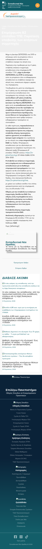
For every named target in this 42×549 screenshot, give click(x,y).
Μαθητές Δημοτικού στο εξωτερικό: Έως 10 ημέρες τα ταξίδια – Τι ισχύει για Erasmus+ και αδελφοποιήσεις (20, 342)
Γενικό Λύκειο (21, 413)
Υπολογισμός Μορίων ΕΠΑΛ (21, 430)
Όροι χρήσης (21, 541)
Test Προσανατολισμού (21, 462)
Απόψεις (21, 494)
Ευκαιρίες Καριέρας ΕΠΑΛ (21, 442)
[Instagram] (21, 536)
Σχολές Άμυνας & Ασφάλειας (21, 445)
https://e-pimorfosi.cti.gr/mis (17, 180)
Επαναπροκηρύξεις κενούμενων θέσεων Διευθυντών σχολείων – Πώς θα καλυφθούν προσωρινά (20, 364)
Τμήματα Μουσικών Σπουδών (21, 448)
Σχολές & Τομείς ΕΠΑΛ (21, 426)
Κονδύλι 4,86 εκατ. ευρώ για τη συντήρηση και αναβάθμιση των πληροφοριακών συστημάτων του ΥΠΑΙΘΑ (17, 319)
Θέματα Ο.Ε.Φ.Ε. (21, 458)
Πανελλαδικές (21, 487)
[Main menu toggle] (37, 5)
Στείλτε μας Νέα (21, 519)
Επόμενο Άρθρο (21, 268)
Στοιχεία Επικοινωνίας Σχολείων (21, 509)
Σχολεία (21, 484)
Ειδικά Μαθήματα (21, 452)
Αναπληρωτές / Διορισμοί (21, 474)
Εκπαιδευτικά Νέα (15, 3)
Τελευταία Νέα (21, 506)
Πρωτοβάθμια (21, 477)
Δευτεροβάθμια (21, 481)
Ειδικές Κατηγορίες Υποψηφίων (21, 455)
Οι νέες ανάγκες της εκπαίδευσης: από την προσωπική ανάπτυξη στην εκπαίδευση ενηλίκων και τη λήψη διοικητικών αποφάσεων (21, 295)
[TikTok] (26, 536)
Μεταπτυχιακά (21, 491)
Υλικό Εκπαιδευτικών (21, 516)
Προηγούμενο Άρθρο (21, 263)
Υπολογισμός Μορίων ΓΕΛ (21, 419)
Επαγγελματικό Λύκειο (21, 423)
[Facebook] (15, 536)
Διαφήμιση (21, 523)
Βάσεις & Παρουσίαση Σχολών (21, 409)
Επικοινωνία (21, 526)
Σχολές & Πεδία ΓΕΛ (21, 416)
